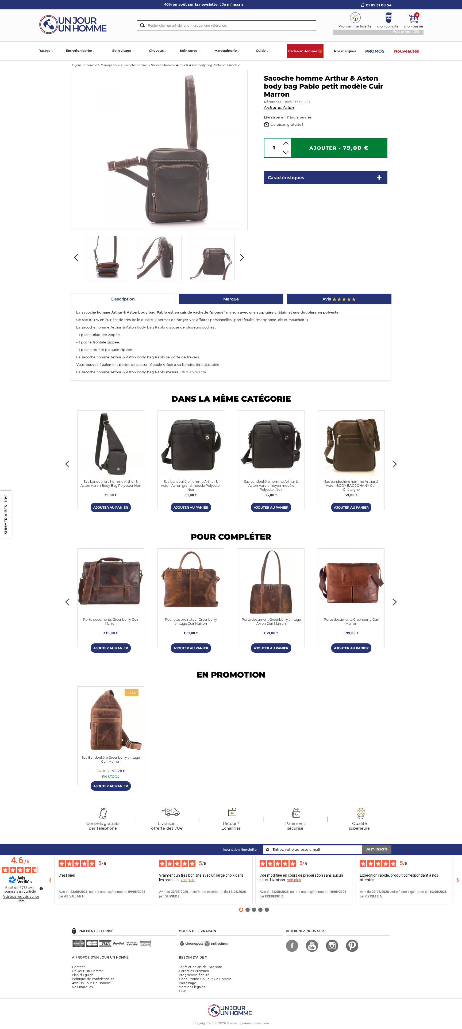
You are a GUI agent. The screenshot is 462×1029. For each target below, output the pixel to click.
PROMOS (374, 51)
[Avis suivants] (457, 879)
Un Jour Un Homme (87, 971)
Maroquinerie (225, 51)
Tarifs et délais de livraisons (200, 967)
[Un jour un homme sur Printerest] (352, 946)
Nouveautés (406, 51)
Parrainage (187, 983)
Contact (78, 967)
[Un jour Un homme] (74, 24)
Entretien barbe (79, 51)
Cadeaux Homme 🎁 (305, 51)
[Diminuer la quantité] (285, 153)
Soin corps (188, 51)
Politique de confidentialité (93, 979)
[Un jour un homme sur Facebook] (292, 946)
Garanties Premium (194, 971)
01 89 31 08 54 (378, 5)
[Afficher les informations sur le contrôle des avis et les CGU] (41, 888)
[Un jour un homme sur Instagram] (332, 946)
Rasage (44, 51)
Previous (76, 257)
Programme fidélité (194, 975)
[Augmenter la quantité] (285, 143)
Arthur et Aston (279, 107)
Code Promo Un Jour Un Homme (205, 979)
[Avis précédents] (50, 879)
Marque (231, 299)
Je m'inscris (377, 849)
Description (123, 299)
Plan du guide (83, 975)
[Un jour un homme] (231, 1010)
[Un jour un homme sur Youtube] (312, 946)
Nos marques (345, 51)
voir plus (188, 880)
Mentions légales (192, 987)
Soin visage (121, 51)
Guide (261, 51)
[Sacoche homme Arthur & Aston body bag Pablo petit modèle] (159, 150)
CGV (182, 991)
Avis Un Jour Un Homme (91, 983)
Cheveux (156, 51)
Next (242, 257)
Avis (327, 299)
